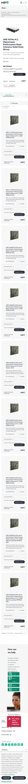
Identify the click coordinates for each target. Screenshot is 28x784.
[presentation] (26, 95)
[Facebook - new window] (15, 744)
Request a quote (19, 157)
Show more (5, 61)
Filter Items (15, 103)
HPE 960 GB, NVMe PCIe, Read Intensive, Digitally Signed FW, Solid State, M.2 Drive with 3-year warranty (15, 372)
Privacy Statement (9, 774)
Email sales (5, 734)
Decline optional (19, 778)
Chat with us (12, 85)
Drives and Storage (15, 12)
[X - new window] (6, 744)
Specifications (12, 81)
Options (9, 12)
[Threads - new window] (12, 744)
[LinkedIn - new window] (3, 744)
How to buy (15, 689)
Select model (19, 74)
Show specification (8, 151)
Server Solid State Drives (6, 13)
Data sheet (5, 81)
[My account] (21, 2)
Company (5, 749)
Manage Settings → (7, 781)
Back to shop (4, 12)
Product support (14, 680)
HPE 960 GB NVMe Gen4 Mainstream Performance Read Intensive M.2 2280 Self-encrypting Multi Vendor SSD (15, 546)
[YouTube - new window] (19, 744)
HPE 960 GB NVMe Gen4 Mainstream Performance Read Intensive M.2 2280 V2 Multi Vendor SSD (15, 429)
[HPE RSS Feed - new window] (22, 744)
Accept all (6, 778)
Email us (14, 685)
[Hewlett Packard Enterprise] (5, 2)
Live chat (14, 674)
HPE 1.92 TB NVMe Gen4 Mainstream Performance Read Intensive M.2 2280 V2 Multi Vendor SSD (15, 142)
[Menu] (25, 2)
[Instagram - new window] (9, 744)
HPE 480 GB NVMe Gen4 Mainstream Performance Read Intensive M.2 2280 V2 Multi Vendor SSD (15, 257)
